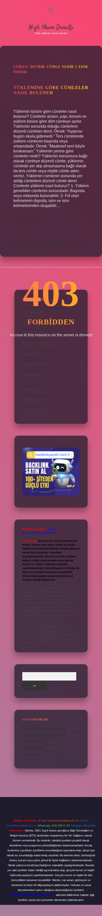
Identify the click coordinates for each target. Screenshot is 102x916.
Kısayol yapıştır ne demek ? (39, 370)
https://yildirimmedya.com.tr (29, 246)
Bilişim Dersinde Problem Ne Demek (44, 728)
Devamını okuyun (32, 220)
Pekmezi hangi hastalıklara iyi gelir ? (44, 395)
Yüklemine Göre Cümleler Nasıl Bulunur (50, 90)
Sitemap (58, 246)
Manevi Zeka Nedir (33, 741)
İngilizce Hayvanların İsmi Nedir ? (42, 360)
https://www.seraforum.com (29, 241)
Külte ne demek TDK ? (35, 405)
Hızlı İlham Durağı (51, 27)
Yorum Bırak (62, 218)
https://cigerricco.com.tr (69, 241)
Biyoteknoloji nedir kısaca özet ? (41, 349)
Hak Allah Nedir (31, 754)
